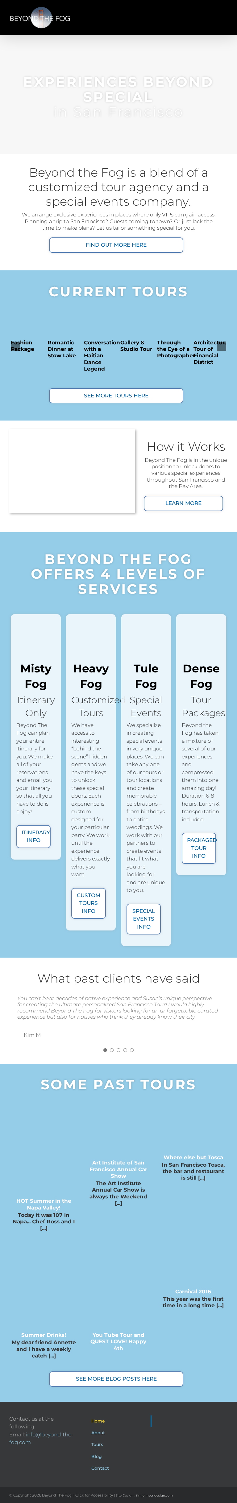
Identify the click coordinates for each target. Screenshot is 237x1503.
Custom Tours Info (88, 903)
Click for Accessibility (94, 1495)
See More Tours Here (116, 395)
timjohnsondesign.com (154, 1495)
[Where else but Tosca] (193, 1126)
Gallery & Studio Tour (136, 345)
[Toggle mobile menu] (225, 9)
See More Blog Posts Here (116, 1379)
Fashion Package (22, 345)
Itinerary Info (36, 836)
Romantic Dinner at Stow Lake (62, 349)
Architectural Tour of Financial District (211, 352)
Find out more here (116, 245)
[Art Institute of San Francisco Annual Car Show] (118, 1128)
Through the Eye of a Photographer (176, 349)
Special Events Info (143, 919)
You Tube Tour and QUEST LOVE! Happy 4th (118, 1341)
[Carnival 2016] (193, 1260)
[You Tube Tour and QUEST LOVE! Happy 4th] (118, 1281)
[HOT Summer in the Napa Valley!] (43, 1147)
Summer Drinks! (43, 1335)
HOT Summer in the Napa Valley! (43, 1204)
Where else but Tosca (193, 1157)
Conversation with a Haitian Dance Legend (102, 355)
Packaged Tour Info (201, 848)
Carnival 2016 (193, 1291)
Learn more (183, 503)
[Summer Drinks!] (43, 1281)
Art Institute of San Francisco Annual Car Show (118, 1169)
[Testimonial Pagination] (105, 1050)
